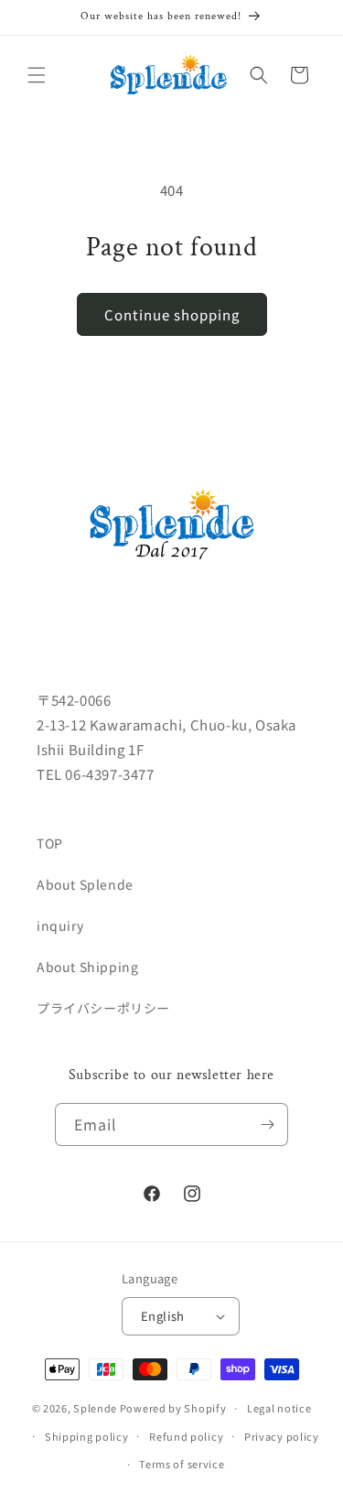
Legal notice (279, 1407)
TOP (50, 843)
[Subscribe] (267, 1124)
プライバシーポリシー (103, 1008)
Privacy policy (281, 1436)
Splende (95, 1407)
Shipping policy (87, 1436)
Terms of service (181, 1463)
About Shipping (87, 966)
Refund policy (186, 1436)
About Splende (85, 884)
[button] (36, 75)
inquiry (60, 925)
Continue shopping (172, 314)
